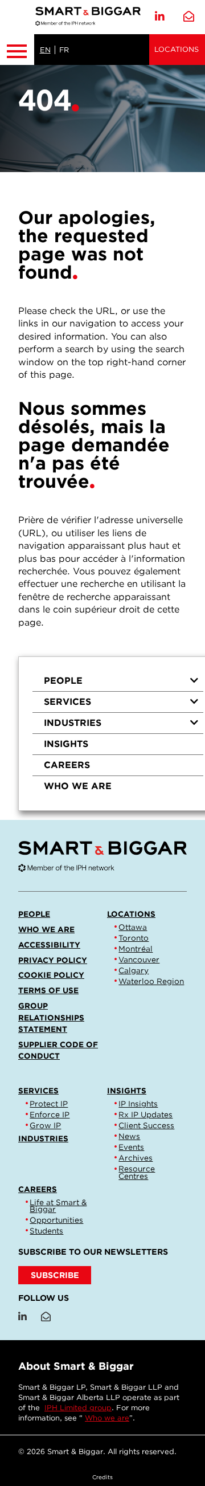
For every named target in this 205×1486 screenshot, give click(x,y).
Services (67, 701)
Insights (66, 743)
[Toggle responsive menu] (17, 49)
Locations (176, 49)
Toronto (133, 937)
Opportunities (56, 1219)
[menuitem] (117, 681)
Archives (135, 1157)
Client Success (146, 1125)
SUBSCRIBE (55, 1275)
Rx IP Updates (145, 1114)
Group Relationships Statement (51, 1017)
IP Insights (138, 1103)
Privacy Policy (52, 960)
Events (131, 1147)
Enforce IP (49, 1114)
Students (46, 1230)
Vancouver (138, 959)
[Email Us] (188, 16)
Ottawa (132, 927)
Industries (72, 722)
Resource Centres (136, 1172)
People (63, 680)
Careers (67, 765)
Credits (102, 1476)
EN (45, 50)
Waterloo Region (151, 981)
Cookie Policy (51, 974)
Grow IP (45, 1125)
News (129, 1136)
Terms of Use (48, 990)
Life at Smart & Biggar (58, 1206)
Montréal (135, 948)
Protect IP (49, 1103)
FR (64, 50)
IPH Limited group (78, 1407)
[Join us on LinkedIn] (160, 16)
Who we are (78, 786)
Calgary (133, 970)
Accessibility (49, 944)
